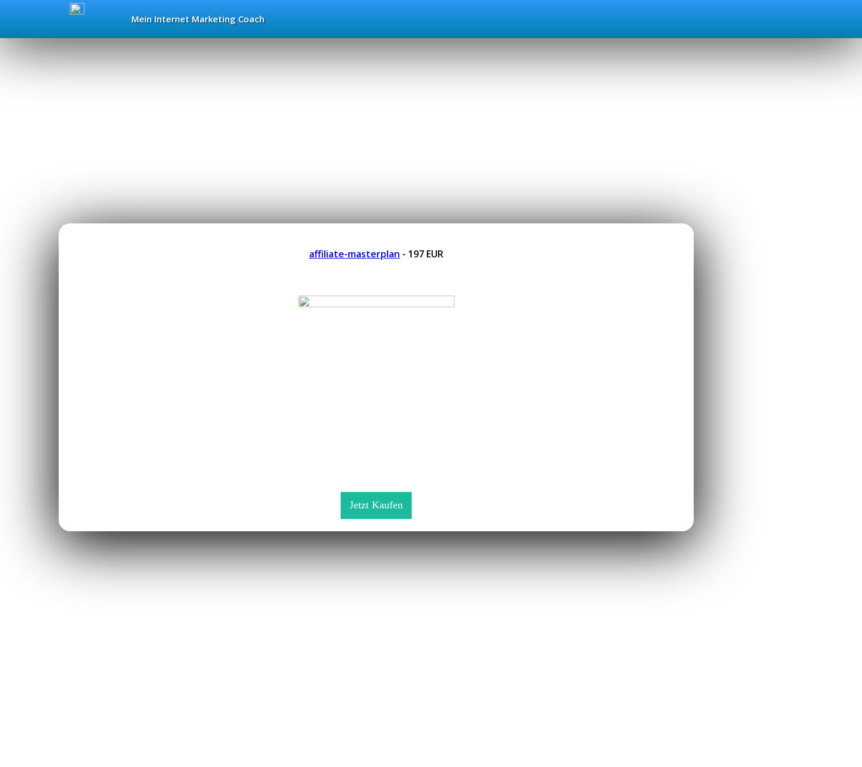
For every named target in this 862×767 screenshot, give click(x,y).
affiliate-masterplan (354, 253)
